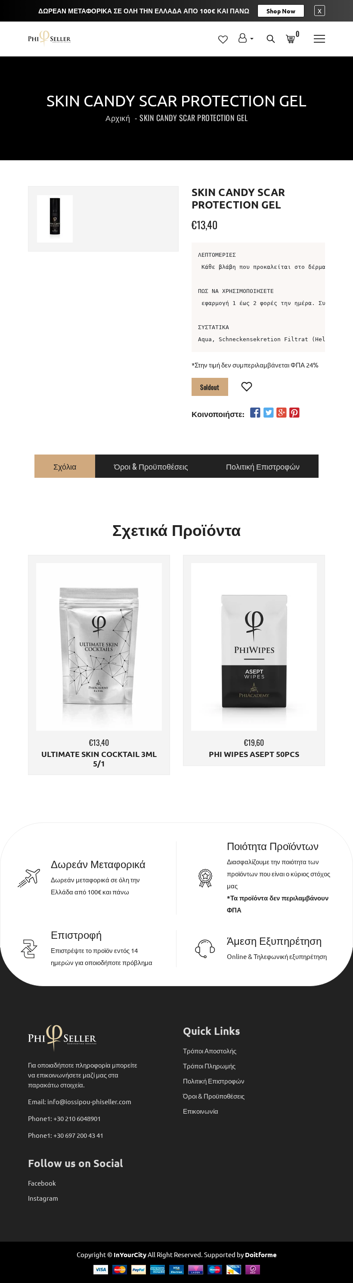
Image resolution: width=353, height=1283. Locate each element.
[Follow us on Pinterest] (294, 413)
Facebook (42, 1183)
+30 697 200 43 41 (78, 1135)
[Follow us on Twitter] (268, 413)
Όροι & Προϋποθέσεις (214, 1096)
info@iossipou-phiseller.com (89, 1101)
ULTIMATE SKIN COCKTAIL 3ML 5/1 (99, 758)
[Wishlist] (247, 387)
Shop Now (280, 11)
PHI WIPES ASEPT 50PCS (254, 754)
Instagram (43, 1198)
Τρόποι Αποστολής (209, 1050)
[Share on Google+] (281, 413)
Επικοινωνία (200, 1111)
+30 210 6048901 (77, 1118)
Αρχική (117, 117)
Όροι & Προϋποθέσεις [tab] (151, 466)
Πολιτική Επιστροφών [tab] (263, 466)
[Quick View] (121, 660)
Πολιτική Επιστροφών (214, 1081)
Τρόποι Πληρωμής (209, 1066)
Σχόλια (64, 466)
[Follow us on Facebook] (255, 413)
